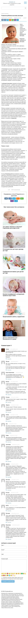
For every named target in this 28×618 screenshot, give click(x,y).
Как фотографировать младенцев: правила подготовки (13, 294)
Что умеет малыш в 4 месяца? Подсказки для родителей (12, 227)
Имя (2, 545)
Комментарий (4, 558)
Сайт (2, 554)
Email (2, 549)
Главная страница (4, 13)
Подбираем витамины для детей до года (13, 272)
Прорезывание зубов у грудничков (13, 316)
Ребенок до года (17, 17)
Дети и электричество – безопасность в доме (10, 338)
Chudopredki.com (12, 2)
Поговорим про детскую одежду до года (13, 249)
